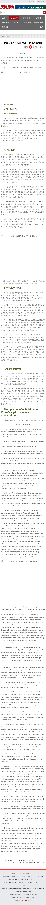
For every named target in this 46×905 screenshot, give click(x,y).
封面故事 (14, 18)
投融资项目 (38, 22)
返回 (41, 47)
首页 (4, 18)
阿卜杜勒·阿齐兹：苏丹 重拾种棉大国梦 (28, 862)
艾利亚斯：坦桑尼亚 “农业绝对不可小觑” (17, 860)
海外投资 (5, 22)
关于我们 (39, 27)
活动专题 (5, 27)
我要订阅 (41, 1)
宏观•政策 (26, 18)
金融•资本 (39, 18)
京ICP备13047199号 (28, 898)
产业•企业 (16, 22)
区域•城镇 (27, 22)
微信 (32, 1)
